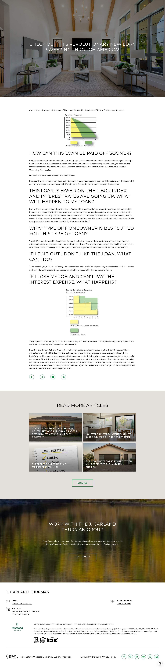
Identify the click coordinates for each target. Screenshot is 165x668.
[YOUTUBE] (143, 656)
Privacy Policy (108, 656)
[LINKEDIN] (137, 656)
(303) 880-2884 (124, 603)
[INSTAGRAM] (130, 656)
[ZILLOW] (156, 656)
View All (82, 483)
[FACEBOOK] (124, 656)
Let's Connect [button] (82, 557)
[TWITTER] (150, 656)
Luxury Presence (63, 656)
